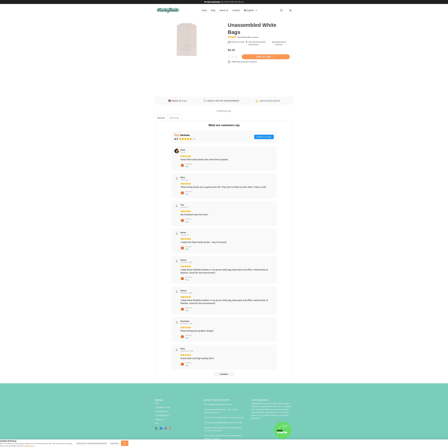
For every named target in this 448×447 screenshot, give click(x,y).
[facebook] (161, 428)
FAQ (157, 423)
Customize (114, 443)
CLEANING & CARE (162, 407)
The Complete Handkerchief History (218, 404)
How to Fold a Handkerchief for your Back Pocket (224, 417)
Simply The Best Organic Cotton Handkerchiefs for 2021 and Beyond (223, 429)
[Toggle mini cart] (281, 10)
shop (204, 10)
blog (213, 10)
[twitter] (156, 428)
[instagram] (165, 428)
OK (124, 443)
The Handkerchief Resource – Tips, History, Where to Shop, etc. (221, 411)
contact (236, 10)
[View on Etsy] (176, 151)
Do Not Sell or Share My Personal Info (91, 443)
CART (157, 403)
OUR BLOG (159, 419)
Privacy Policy (28, 446)
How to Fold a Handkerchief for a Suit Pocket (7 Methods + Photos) (223, 437)
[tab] (161, 118)
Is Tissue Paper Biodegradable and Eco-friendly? (223, 422)
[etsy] (170, 428)
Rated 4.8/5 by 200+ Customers (248, 37)
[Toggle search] (290, 10)
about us (223, 10)
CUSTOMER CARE (162, 415)
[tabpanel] (224, 249)
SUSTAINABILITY (161, 411)
